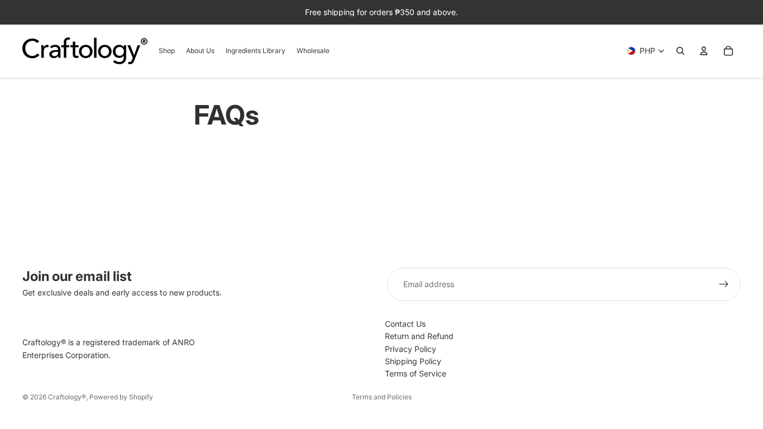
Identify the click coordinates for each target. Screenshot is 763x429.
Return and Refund (419, 336)
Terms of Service (415, 373)
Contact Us (405, 323)
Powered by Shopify (121, 397)
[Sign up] (724, 284)
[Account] (704, 51)
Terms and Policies (382, 397)
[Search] (680, 51)
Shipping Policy (413, 361)
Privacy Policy (410, 349)
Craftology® (67, 397)
